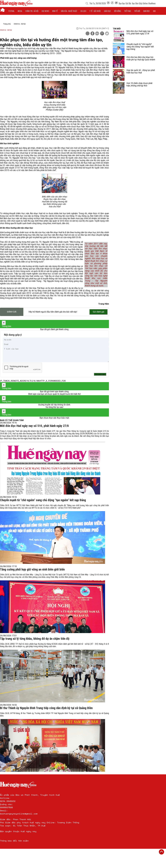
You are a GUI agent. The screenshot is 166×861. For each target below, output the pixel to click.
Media (20, 10)
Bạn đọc (146, 10)
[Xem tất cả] (154, 11)
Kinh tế (55, 10)
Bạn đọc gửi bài (125, 3)
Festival (11, 10)
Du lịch (83, 10)
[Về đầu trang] (161, 851)
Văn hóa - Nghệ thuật (69, 10)
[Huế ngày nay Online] (16, 5)
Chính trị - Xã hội (20, 24)
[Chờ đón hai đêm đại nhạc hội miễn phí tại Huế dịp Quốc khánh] (119, 62)
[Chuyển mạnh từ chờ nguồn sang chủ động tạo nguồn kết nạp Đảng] (52, 537)
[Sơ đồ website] (108, 3)
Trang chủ (7, 24)
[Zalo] (97, 33)
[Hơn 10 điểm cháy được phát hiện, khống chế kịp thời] (119, 88)
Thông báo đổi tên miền (14, 840)
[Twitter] (107, 33)
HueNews (152, 3)
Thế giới (137, 10)
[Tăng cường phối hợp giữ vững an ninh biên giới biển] (52, 606)
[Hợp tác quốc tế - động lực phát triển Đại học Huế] (119, 75)
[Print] (87, 33)
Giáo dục (107, 10)
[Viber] (102, 33)
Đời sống (117, 10)
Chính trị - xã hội (31, 10)
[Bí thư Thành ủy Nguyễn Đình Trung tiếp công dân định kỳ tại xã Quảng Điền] (52, 745)
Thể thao (127, 10)
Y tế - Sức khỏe (95, 10)
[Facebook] (112, 3)
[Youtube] (116, 3)
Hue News (45, 10)
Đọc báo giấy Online (140, 3)
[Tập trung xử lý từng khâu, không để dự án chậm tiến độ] (52, 676)
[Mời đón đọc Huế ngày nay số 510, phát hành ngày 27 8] (52, 468)
